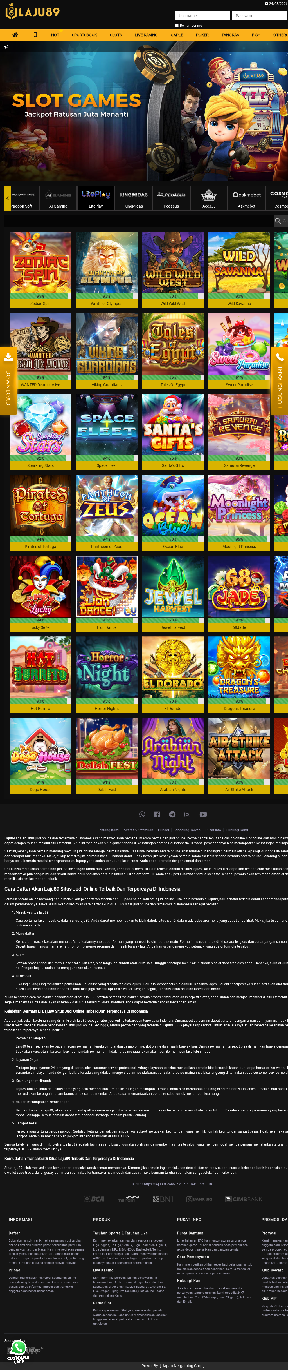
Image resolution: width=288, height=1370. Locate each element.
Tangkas (230, 34)
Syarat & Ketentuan (138, 830)
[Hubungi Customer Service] (18, 1351)
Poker (202, 34)
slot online (153, 1046)
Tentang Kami (108, 830)
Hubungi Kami (237, 830)
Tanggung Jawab (187, 830)
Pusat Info (213, 830)
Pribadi (163, 830)
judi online (43, 838)
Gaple (177, 34)
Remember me (191, 25)
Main (40, 262)
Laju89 (9, 838)
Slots (116, 34)
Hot (55, 34)
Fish (256, 34)
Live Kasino (146, 34)
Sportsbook (84, 34)
